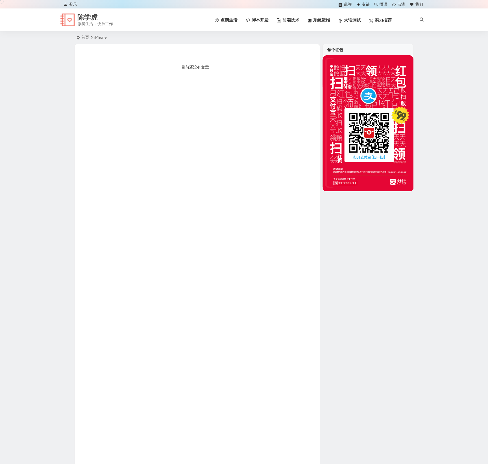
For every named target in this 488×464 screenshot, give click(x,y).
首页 (85, 37)
